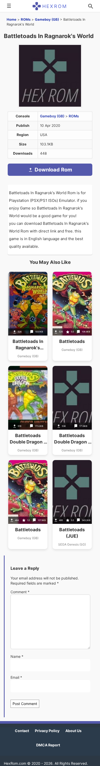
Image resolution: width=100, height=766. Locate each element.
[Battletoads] (72, 316)
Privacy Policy (47, 730)
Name (17, 656)
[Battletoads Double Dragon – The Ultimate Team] (27, 410)
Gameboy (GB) (47, 19)
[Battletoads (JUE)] (72, 504)
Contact (22, 730)
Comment (20, 592)
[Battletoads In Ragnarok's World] (27, 316)
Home (11, 19)
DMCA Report (48, 745)
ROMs (26, 19)
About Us (73, 730)
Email (16, 677)
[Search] (90, 6)
